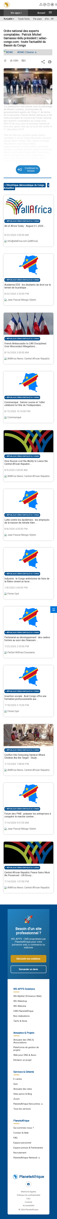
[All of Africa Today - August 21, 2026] (28, 206)
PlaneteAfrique (31, 1177)
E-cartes (17, 1079)
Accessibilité (28, 1205)
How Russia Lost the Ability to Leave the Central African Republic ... (26, 462)
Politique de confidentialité (28, 1195)
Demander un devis (28, 969)
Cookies (28, 1202)
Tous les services (22, 1108)
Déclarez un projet (22, 1060)
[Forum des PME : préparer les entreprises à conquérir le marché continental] (28, 794)
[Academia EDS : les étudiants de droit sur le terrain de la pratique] (28, 265)
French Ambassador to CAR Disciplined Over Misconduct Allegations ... (25, 345)
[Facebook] (28, 1184)
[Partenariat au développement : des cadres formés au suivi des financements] (28, 618)
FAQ (15, 1137)
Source (30, 52)
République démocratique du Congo (25, 185)
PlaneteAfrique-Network (25, 1157)
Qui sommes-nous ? (23, 1127)
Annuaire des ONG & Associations (23, 1041)
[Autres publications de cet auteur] (10, 52)
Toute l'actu (24, 19)
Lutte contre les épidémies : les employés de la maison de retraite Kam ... (26, 521)
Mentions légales (28, 1192)
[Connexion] (40, 4)
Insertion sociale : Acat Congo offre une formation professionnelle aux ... (25, 697)
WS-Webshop (20, 1001)
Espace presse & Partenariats (28, 1147)
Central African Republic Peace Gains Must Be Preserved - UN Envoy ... (27, 874)
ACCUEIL (41, 12)
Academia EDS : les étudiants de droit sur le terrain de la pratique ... (27, 286)
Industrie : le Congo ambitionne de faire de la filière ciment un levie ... (26, 580)
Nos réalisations (21, 1016)
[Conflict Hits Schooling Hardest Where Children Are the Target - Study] (28, 735)
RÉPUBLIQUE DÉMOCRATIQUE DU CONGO (23, 221)
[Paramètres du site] (52, 4)
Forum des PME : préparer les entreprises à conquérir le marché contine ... (27, 815)
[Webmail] (44, 4)
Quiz (15, 1084)
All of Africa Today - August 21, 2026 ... (24, 226)
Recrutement (19, 1152)
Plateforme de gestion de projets (26, 1048)
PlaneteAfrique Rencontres (26, 1104)
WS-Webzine (19, 1006)
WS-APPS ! (16, 12)
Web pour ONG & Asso (24, 1055)
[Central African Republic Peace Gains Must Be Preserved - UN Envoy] (28, 853)
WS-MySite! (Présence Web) (27, 996)
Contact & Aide (21, 1132)
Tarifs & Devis (20, 1021)
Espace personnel (22, 1142)
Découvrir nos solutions (28, 958)
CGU (28, 1198)
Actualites (9, 188)
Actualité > (9, 19)
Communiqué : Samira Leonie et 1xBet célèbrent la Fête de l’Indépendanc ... (24, 404)
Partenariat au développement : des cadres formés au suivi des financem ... (27, 639)
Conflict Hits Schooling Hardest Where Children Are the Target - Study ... (24, 756)
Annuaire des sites (22, 1089)
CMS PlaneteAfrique (23, 1011)
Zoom (16, 1099)
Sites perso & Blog (22, 1094)
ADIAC (20, 52)
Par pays (37, 19)
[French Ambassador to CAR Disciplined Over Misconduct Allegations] (28, 324)
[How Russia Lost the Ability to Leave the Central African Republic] (28, 441)
